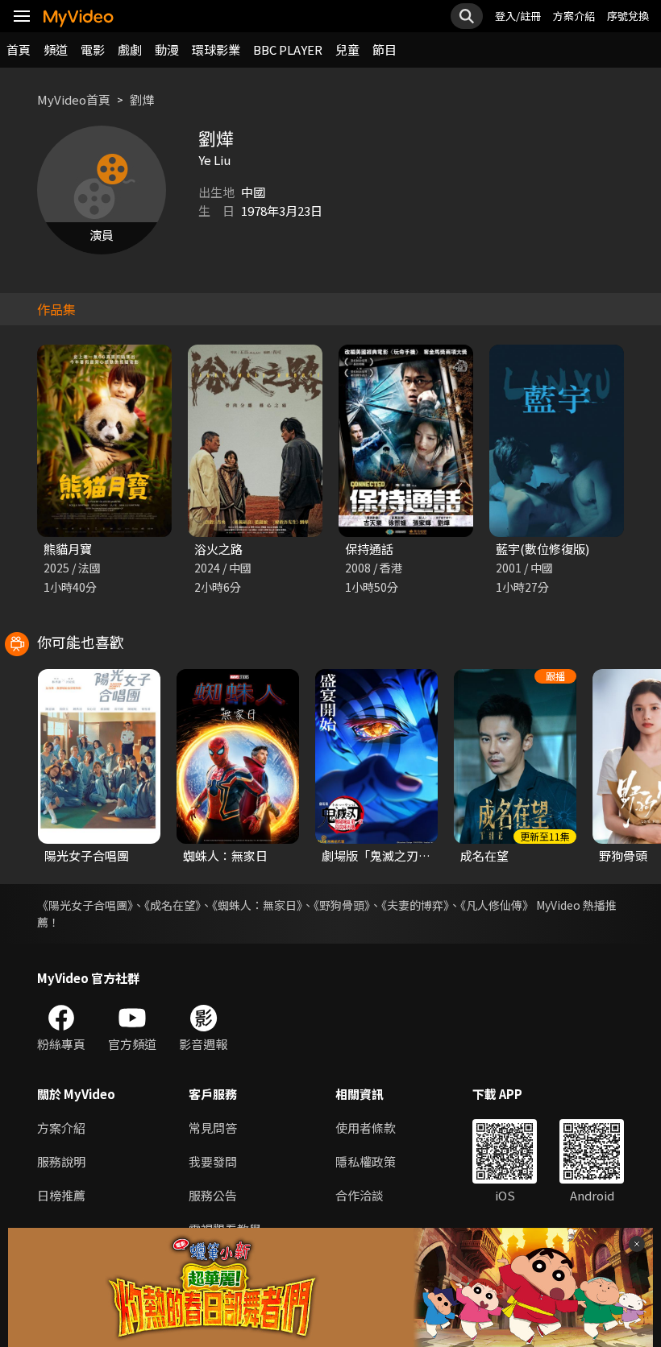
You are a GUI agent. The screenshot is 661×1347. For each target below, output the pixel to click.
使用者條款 (365, 1127)
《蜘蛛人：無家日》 (257, 905)
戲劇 (130, 49)
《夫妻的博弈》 (415, 905)
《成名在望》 (172, 905)
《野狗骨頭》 (342, 905)
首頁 (18, 49)
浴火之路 (218, 548)
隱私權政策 (365, 1161)
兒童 (347, 49)
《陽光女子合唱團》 (85, 905)
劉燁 (142, 99)
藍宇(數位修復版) (542, 548)
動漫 (167, 49)
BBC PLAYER (287, 49)
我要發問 (213, 1161)
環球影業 (216, 49)
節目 (384, 49)
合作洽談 (359, 1195)
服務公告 (213, 1195)
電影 (93, 49)
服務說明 (61, 1161)
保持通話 (369, 548)
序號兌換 (628, 15)
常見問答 (213, 1127)
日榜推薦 (61, 1195)
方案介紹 (574, 15)
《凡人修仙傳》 (497, 905)
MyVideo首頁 (73, 99)
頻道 (56, 49)
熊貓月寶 (68, 548)
